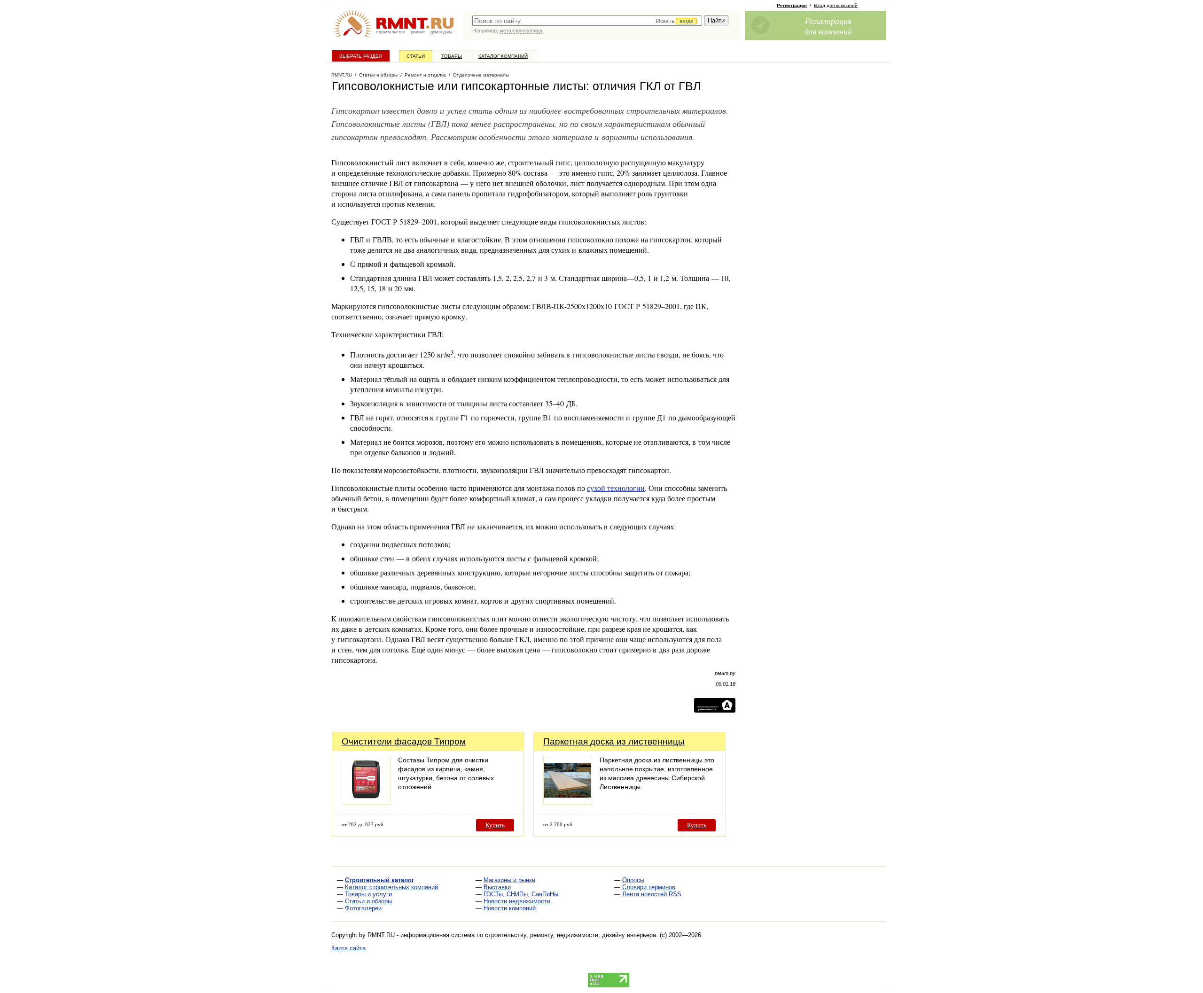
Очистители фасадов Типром (404, 741)
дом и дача (441, 32)
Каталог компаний (503, 56)
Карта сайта (348, 948)
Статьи (415, 56)
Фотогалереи (363, 908)
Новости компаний (510, 908)
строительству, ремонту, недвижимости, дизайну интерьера (570, 935)
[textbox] (587, 21)
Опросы (633, 880)
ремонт (418, 32)
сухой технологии (616, 488)
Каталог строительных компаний (391, 887)
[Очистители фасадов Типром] (366, 802)
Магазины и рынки (509, 880)
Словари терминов (648, 887)
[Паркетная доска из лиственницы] (568, 802)
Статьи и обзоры (368, 901)
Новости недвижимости (517, 901)
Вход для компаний (836, 5)
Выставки (497, 887)
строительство (390, 32)
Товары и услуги (368, 894)
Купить (495, 825)
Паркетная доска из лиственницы (614, 741)
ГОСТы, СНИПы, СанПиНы (521, 894)
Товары (451, 56)
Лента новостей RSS (651, 894)
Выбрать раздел (360, 56)
